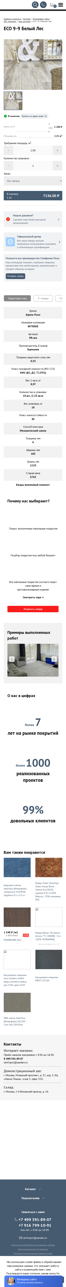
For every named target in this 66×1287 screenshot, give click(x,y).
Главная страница (12, 19)
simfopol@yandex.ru (16, 1062)
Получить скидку (33, 609)
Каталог (27, 19)
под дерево (24, 21)
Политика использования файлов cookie (33, 1253)
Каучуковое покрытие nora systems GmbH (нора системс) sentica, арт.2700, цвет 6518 (15, 980)
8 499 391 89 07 (13, 1058)
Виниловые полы (41, 19)
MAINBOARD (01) (12, 939)
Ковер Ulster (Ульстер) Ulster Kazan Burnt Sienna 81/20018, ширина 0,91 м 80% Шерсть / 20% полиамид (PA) (48, 891)
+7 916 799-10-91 (35, 1225)
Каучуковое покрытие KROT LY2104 (46, 979)
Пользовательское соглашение (33, 1249)
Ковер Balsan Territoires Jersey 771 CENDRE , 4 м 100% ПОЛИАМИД (47, 936)
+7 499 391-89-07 (35, 1219)
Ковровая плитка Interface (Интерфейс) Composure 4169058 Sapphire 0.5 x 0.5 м (15, 890)
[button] (12, 659)
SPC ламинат (10, 21)
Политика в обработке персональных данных (33, 1245)
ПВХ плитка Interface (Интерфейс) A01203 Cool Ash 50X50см (15, 1021)
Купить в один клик (32, 116)
